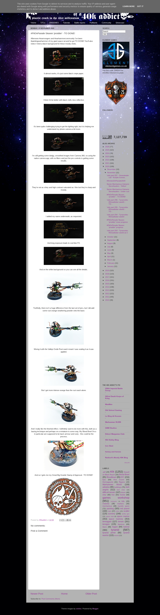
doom (123, 492)
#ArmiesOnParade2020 (116, 181)
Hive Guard (118, 480)
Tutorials (66, 23)
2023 (107, 157)
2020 (107, 166)
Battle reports (79, 23)
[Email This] (60, 520)
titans (104, 527)
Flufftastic (94, 23)
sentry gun (125, 514)
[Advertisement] (115, 342)
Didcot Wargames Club (114, 434)
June (109, 250)
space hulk (110, 516)
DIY (122, 477)
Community (106, 23)
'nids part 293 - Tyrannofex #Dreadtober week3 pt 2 (117, 232)
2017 (107, 277)
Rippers (122, 482)
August (110, 243)
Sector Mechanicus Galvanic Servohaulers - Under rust (118, 190)
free (113, 495)
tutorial (126, 527)
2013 (107, 290)
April (109, 256)
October (110, 237)
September (111, 240)
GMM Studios (111, 428)
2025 (107, 150)
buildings (117, 487)
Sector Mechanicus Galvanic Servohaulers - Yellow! (118, 185)
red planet (124, 508)
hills (123, 501)
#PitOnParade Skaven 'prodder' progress (115, 226)
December (111, 169)
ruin (109, 511)
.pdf (104, 472)
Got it (140, 6)
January (110, 266)
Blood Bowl (124, 474)
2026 (107, 147)
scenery (111, 513)
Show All (126, 462)
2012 (107, 294)
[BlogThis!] (63, 520)
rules (117, 511)
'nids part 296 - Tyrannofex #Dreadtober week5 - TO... (117, 202)
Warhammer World (112, 484)
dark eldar (121, 490)
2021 (107, 163)
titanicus (121, 524)
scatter (126, 511)
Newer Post (37, 593)
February (111, 263)
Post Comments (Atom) (51, 599)
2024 (107, 153)
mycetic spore (123, 506)
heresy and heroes (113, 452)
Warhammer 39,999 (113, 422)
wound (116, 535)
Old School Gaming (113, 410)
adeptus (106, 487)
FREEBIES (54, 23)
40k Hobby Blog (112, 440)
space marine (123, 516)
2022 (107, 160)
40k (112, 471)
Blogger (95, 609)
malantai (105, 504)
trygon (115, 527)
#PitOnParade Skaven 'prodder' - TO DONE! (116, 196)
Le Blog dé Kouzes (113, 416)
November (111, 173)
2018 (107, 274)
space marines (116, 519)
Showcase (120, 23)
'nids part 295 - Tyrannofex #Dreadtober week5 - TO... (117, 209)
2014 (107, 287)
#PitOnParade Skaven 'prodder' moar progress (117, 221)
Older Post (91, 593)
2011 (107, 297)
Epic (104, 480)
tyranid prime (109, 532)
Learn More (129, 6)
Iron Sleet (109, 446)
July (109, 247)
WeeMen (108, 404)
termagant (106, 521)
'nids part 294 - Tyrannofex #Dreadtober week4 (117, 216)
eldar (104, 495)
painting (110, 508)
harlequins (114, 501)
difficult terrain (108, 492)
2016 (107, 280)
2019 (107, 270)
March (110, 260)
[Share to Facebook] (67, 520)
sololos (79, 609)
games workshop (115, 497)
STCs (42, 23)
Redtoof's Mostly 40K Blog (116, 458)
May (109, 253)
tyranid (115, 529)
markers (120, 504)
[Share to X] (65, 520)
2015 (107, 284)
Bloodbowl (111, 477)
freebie (122, 495)
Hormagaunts (107, 482)
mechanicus (107, 506)
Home (33, 23)
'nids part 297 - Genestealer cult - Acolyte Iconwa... (118, 176)
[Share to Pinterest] (70, 520)
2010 (107, 300)
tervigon (106, 524)
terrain (121, 521)
